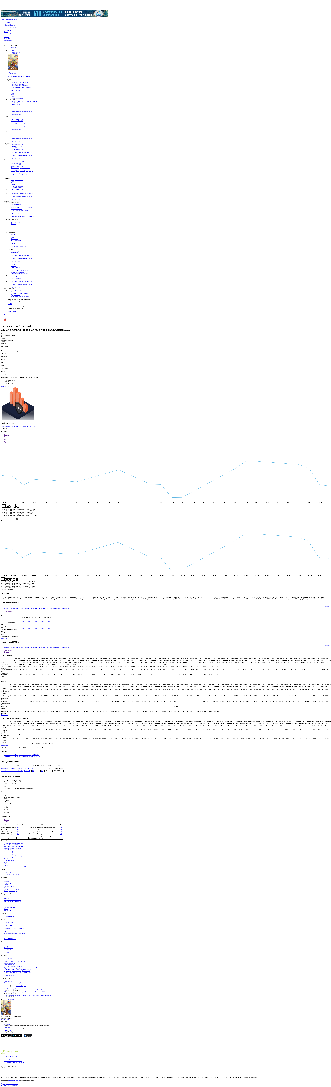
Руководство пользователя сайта (13, 966)
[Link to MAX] (5, 1046)
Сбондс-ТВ (7, 35)
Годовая (6, 652)
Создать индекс (8, 925)
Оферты (13, 184)
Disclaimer (7, 1064)
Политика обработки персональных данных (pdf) (18, 974)
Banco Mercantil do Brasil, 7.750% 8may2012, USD (15, 771)
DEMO (10, 304)
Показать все (4, 638)
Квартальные (8, 611)
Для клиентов (8, 958)
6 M (5, 439)
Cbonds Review (8, 948)
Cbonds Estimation (9, 851)
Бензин (13, 237)
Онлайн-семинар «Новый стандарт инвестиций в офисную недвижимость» (26, 989)
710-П (6, 909)
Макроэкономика (16, 222)
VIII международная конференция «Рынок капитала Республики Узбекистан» (27, 992)
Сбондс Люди (8, 40)
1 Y (5, 441)
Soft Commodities (16, 240)
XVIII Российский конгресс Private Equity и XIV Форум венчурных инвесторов (27, 995)
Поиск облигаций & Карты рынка (21, 82)
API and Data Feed (16, 290)
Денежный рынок (16, 187)
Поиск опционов (16, 163)
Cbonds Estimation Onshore (11, 852)
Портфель (7, 22)
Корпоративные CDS (17, 166)
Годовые (6, 613)
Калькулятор (8, 981)
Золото (6, 32)
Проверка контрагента (17, 278)
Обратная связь (8, 1057)
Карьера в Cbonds (9, 964)
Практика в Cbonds (9, 963)
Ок (1, 1079)
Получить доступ (6, 386)
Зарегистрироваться (11, 19)
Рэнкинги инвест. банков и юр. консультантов (24, 101)
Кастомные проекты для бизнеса (20, 296)
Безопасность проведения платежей (14, 961)
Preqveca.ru (7, 1030)
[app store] (6, 1036)
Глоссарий (14, 53)
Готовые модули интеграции (19, 293)
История (6, 821)
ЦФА (5, 29)
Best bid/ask (7, 30)
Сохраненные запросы (17, 272)
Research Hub (15, 49)
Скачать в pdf (33, 968)
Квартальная (8, 650)
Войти (2, 19)
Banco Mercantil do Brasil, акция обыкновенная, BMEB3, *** (18, 426)
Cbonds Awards (15, 104)
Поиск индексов (16, 204)
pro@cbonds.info (5, 1019)
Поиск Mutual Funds (17, 149)
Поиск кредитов (16, 133)
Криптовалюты (15, 206)
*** (23, 622)
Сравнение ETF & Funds (18, 146)
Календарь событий (17, 180)
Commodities (14, 239)
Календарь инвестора (17, 190)
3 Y (5, 442)
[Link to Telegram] (5, 1040)
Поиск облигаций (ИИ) (11, 25)
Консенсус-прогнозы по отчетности (21, 251)
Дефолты (13, 181)
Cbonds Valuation (9, 854)
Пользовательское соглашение (13, 1061)
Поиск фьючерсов (17, 161)
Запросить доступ (13, 311)
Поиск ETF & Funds (17, 144)
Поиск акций (15, 117)
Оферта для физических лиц (12, 971)
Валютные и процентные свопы (20, 168)
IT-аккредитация (9, 975)
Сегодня (6, 435)
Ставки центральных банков (19, 210)
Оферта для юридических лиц (13, 972)
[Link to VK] (5, 1044)
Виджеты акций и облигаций (19, 273)
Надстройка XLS (9, 38)
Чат (12, 275)
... (4, 322)
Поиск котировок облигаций (19, 85)
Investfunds (7, 1024)
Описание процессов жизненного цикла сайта (17, 969)
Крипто (7, 34)
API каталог (14, 292)
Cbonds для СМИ (16, 52)
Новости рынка (15, 47)
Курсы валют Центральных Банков (21, 207)
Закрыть (3, 43)
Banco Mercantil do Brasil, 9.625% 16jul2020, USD (15, 768)
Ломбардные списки (17, 98)
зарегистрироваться (14, 1080)
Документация (15, 295)
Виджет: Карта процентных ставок (14, 933)
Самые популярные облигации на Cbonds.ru (17, 866)
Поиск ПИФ (14, 148)
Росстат (13, 224)
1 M (5, 436)
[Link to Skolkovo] (9, 1053)
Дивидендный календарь (18, 119)
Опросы (13, 106)
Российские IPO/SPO (17, 121)
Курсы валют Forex (16, 209)
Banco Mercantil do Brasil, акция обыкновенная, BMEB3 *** (21, 755)
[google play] (17, 1036)
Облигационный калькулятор (19, 270)
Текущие (6, 820)
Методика (327, 606)
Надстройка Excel (9, 897)
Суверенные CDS (16, 165)
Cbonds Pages (15, 102)
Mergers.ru (7, 1027)
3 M (5, 438)
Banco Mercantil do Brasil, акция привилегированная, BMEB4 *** (23, 756)
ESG (12, 95)
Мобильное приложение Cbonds (20, 269)
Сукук (13, 96)
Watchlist (6, 37)
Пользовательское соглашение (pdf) (14, 1062)
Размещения (14, 183)
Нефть (13, 236)
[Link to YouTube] (5, 1042)
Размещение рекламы (10, 1056)
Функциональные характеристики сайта (16, 968)
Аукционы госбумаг (17, 186)
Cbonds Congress (21, 986)
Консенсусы (7, 24)
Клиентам (7, 1059)
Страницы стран (16, 221)
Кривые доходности (10, 27)
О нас (5, 960)
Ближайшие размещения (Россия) (21, 87)
